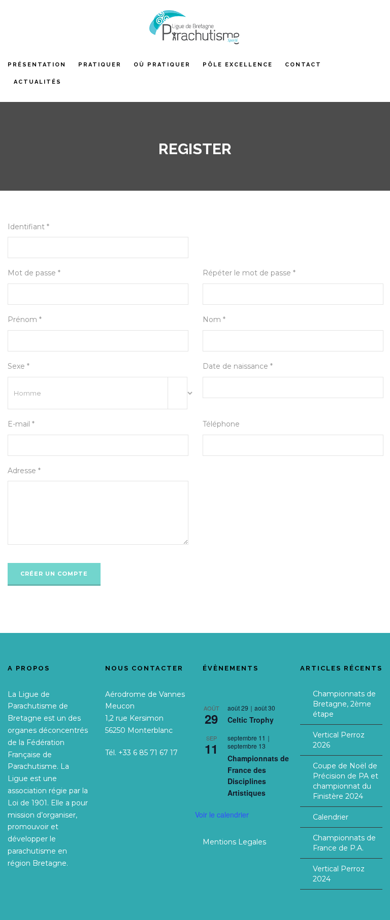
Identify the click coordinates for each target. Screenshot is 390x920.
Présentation (37, 64)
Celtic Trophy (251, 720)
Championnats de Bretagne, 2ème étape (344, 704)
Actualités (37, 82)
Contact (303, 64)
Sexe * (18, 366)
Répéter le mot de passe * (249, 272)
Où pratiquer (162, 64)
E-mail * (21, 424)
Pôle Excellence (238, 64)
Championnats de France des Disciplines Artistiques (258, 775)
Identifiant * (28, 226)
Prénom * (25, 319)
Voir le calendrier (222, 814)
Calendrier (330, 817)
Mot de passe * (34, 272)
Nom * (214, 319)
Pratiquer (99, 64)
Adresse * (24, 470)
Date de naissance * (238, 366)
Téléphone (221, 424)
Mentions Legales (234, 841)
